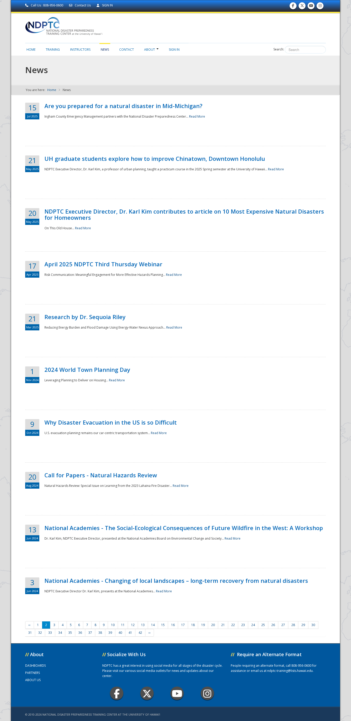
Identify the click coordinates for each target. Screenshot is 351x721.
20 (213, 625)
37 (90, 632)
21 (223, 625)
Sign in (174, 49)
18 (193, 625)
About (149, 49)
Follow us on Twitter (302, 7)
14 (153, 625)
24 (253, 625)
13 (143, 625)
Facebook (116, 693)
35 (70, 632)
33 (50, 632)
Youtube (177, 693)
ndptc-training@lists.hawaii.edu (290, 671)
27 (283, 625)
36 (80, 632)
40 (120, 632)
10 (113, 625)
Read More (197, 116)
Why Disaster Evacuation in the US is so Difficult (110, 422)
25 (263, 625)
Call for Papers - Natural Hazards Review (100, 475)
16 (173, 625)
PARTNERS (32, 673)
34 (60, 632)
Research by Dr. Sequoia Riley (85, 317)
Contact (126, 49)
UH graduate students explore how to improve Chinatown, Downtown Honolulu (154, 158)
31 (30, 632)
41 (130, 632)
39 (110, 632)
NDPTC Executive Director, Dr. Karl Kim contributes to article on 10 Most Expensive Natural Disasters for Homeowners (184, 214)
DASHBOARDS (35, 665)
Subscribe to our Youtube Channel (311, 7)
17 (183, 625)
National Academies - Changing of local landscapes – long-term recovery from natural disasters (176, 580)
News (105, 49)
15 (163, 625)
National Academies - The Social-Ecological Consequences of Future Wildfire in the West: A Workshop (183, 528)
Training (53, 49)
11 (123, 625)
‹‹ (30, 625)
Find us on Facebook (293, 7)
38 (100, 632)
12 (133, 625)
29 (303, 625)
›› (150, 632)
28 (293, 625)
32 (40, 632)
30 (313, 625)
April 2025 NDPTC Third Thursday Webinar (103, 264)
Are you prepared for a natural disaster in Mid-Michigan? (123, 106)
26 (273, 625)
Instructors (80, 49)
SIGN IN (107, 5)
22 (233, 625)
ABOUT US (33, 680)
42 (140, 632)
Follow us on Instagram (320, 7)
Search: (278, 49)
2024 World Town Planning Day (87, 369)
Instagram (207, 693)
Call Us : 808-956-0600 (47, 5)
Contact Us (82, 5)
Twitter (147, 693)
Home (30, 49)
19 (203, 625)
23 (243, 625)
